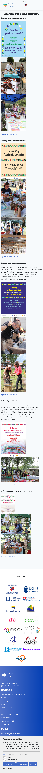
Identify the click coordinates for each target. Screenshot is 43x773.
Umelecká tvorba (7, 708)
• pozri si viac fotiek (9, 134)
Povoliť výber (22, 764)
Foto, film (4, 697)
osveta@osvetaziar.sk (12, 734)
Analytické (10, 757)
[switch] (4, 757)
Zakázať (33, 764)
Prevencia (4, 711)
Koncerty (4, 701)
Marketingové (12, 760)
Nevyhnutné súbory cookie (17, 755)
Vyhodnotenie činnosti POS (11, 714)
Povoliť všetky (9, 764)
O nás (3, 704)
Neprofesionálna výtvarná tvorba (13, 694)
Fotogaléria (5, 724)
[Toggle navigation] (39, 5)
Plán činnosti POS (7, 721)
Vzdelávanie (5, 718)
